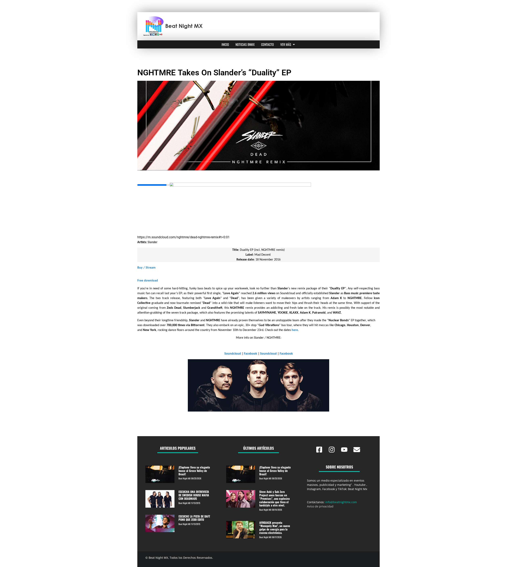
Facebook (250, 353)
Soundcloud (232, 353)
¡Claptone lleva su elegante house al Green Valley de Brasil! (194, 470)
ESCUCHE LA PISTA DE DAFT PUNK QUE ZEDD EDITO (194, 518)
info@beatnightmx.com (341, 502)
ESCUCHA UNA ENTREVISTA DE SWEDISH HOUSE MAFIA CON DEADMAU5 (194, 495)
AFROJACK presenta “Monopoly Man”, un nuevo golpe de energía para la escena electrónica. (274, 527)
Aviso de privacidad (320, 506)
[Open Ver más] (293, 44)
